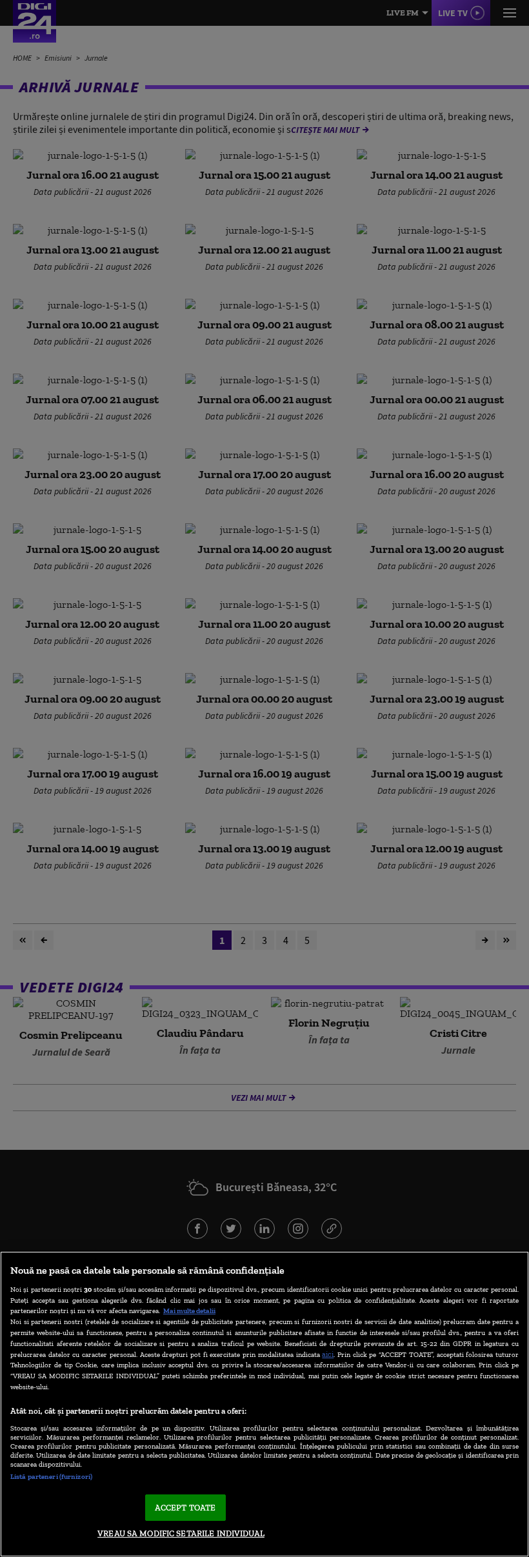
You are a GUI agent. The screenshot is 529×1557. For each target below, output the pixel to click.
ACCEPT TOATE (185, 1507)
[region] (264, 1404)
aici (328, 1354)
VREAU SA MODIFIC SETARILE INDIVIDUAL (180, 1533)
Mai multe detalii (189, 1310)
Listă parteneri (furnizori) (51, 1476)
